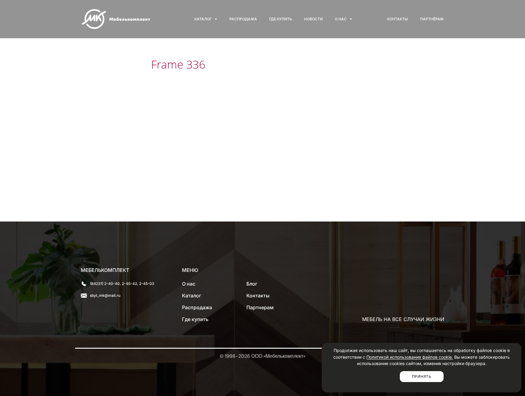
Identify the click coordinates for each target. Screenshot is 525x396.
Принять (421, 376)
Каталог (203, 19)
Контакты (397, 19)
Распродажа (243, 19)
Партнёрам (432, 19)
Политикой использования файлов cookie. (409, 357)
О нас (341, 19)
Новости (313, 19)
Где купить (280, 19)
